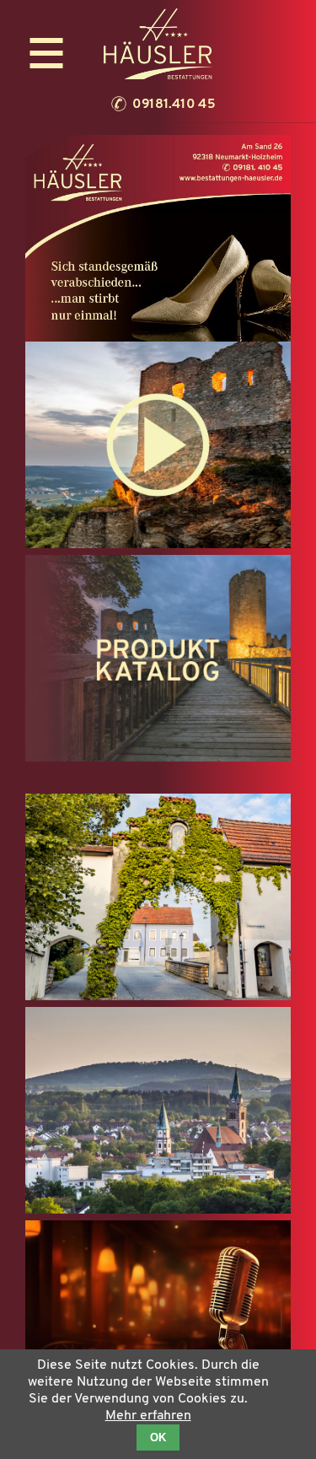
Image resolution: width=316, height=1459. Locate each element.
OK (158, 1437)
